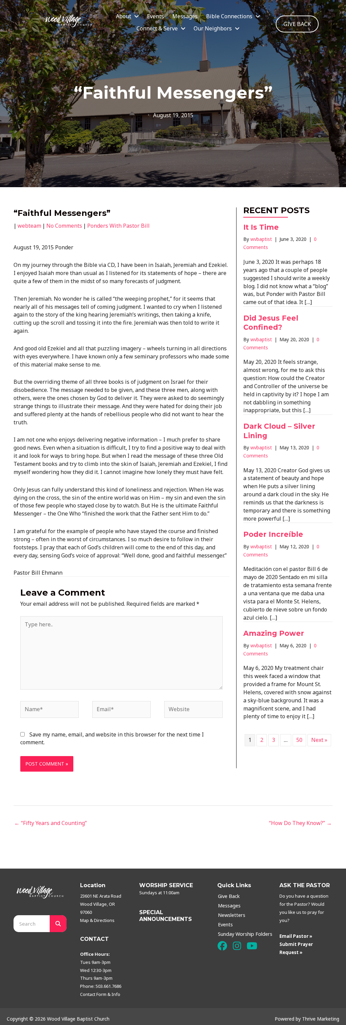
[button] (222, 946)
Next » (319, 740)
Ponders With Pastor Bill (118, 225)
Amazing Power (273, 633)
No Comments (64, 225)
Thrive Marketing (320, 1019)
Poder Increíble (274, 534)
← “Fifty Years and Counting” (50, 823)
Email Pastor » (295, 936)
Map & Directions (97, 920)
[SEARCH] (58, 923)
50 (299, 740)
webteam (29, 225)
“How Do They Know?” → (300, 823)
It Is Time (261, 227)
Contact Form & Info (100, 994)
